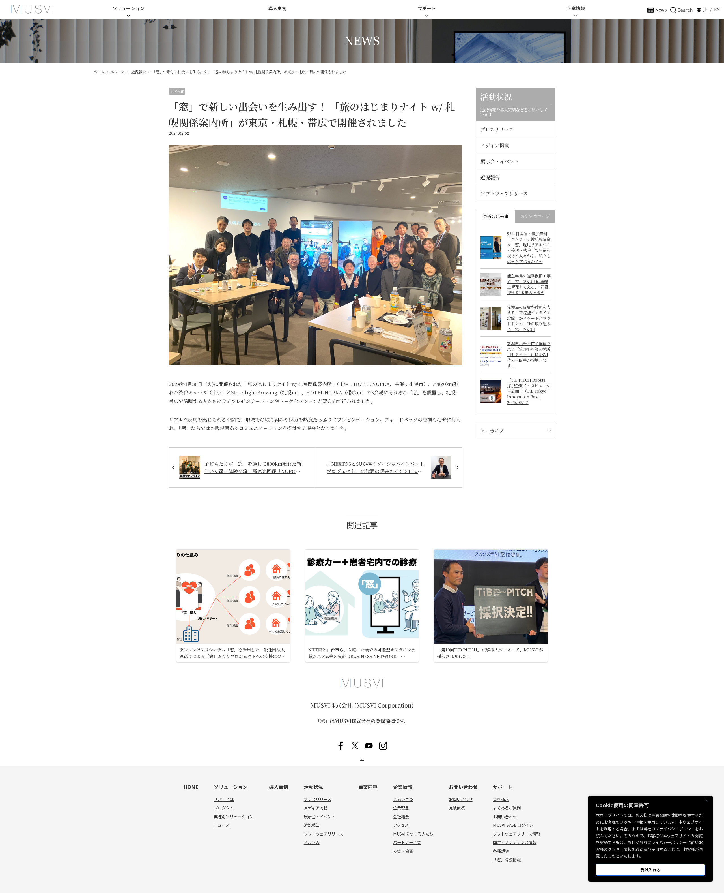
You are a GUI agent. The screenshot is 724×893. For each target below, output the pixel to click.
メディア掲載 (494, 145)
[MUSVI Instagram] (383, 745)
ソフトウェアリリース (504, 193)
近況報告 (138, 71)
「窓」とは (224, 799)
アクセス (401, 825)
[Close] (706, 800)
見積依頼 (457, 808)
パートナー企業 (407, 842)
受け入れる (650, 870)
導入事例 (277, 8)
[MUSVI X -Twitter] (355, 745)
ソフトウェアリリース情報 (516, 834)
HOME (191, 786)
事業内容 (368, 786)
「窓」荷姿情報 (507, 859)
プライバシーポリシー (675, 829)
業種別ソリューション (233, 816)
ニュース (118, 71)
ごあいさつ (403, 799)
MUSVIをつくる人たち (413, 834)
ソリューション (128, 8)
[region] (650, 839)
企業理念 (401, 808)
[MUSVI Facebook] (340, 745)
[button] (681, 9)
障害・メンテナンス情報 (514, 842)
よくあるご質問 (507, 808)
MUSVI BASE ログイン (513, 825)
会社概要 (401, 816)
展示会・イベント (499, 161)
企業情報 (576, 8)
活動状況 (313, 786)
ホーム (98, 71)
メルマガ (312, 842)
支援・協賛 (403, 851)
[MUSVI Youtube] (369, 745)
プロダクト (224, 808)
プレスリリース (496, 129)
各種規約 (501, 851)
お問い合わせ (463, 786)
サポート (427, 8)
